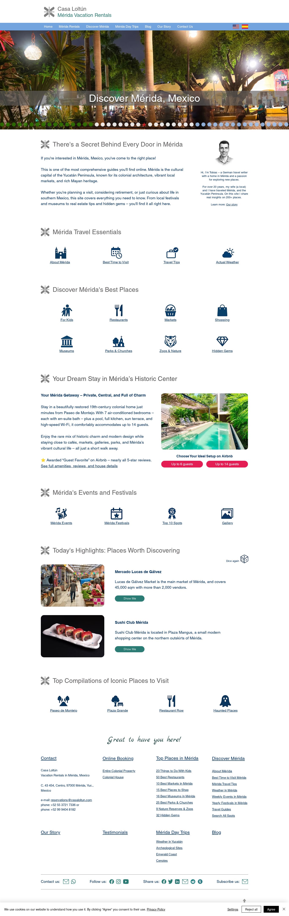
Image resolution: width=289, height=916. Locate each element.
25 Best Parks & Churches (174, 802)
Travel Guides (221, 809)
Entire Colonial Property (119, 771)
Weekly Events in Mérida (229, 796)
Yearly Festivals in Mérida (229, 803)
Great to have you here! (144, 740)
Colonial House (113, 777)
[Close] (283, 909)
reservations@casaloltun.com (71, 800)
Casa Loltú (70, 9)
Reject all (251, 909)
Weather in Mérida (224, 790)
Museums (66, 351)
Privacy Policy (156, 909)
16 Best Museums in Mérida (175, 796)
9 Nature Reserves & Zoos (174, 809)
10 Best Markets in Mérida (174, 783)
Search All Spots (223, 815)
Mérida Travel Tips (224, 784)
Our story (232, 204)
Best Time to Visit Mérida (229, 777)
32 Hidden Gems (168, 815)
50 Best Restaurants (170, 777)
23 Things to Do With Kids (173, 771)
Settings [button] (232, 909)
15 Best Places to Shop (172, 790)
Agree (271, 909)
